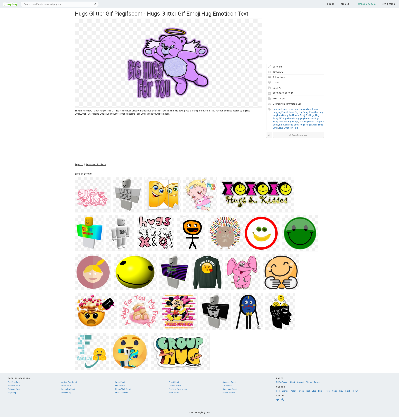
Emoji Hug (293, 109)
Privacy (317, 382)
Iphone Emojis (229, 393)
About (292, 382)
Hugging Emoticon (305, 118)
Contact (300, 382)
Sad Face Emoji (14, 382)
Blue (314, 391)
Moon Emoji (66, 386)
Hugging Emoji (280, 109)
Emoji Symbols (121, 393)
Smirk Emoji (120, 382)
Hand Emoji (174, 393)
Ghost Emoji (174, 382)
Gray (341, 391)
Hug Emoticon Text (288, 128)
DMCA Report (282, 382)
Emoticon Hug (286, 124)
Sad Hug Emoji (306, 121)
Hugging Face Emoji (308, 109)
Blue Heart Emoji (230, 389)
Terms (309, 382)
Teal (308, 391)
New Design (388, 4)
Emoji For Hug (316, 112)
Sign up (345, 4)
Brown (355, 391)
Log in (331, 4)
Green (301, 391)
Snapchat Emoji (229, 382)
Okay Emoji (66, 393)
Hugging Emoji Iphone (283, 112)
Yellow (293, 391)
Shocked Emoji (14, 386)
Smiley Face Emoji (69, 382)
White (334, 391)
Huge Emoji (311, 124)
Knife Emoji (120, 386)
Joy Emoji (12, 393)
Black (347, 391)
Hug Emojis (293, 121)
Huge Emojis (289, 118)
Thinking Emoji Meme (178, 389)
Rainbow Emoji (14, 389)
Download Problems (96, 164)
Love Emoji (227, 386)
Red (278, 391)
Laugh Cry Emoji (68, 389)
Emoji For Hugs (307, 115)
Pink (327, 391)
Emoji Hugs (299, 124)
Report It (79, 164)
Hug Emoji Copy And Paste (286, 115)
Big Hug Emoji (301, 112)
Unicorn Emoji (175, 386)
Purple (321, 391)
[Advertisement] (168, 139)
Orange (285, 391)
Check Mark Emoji (123, 389)
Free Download (300, 135)
